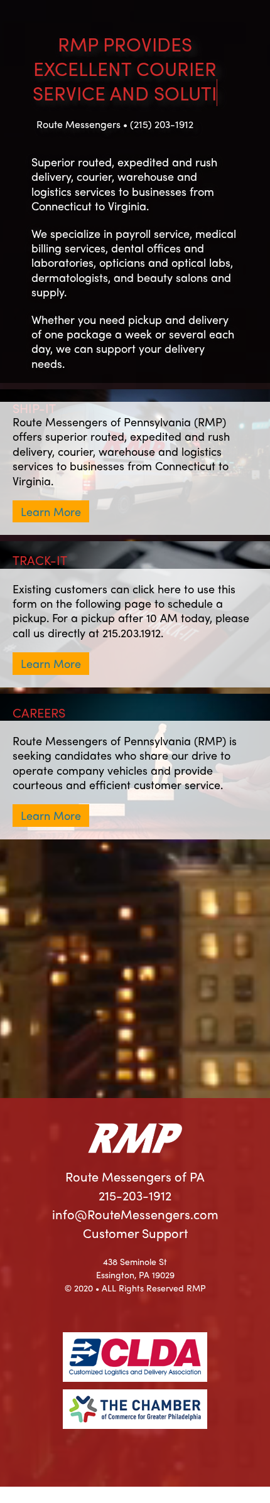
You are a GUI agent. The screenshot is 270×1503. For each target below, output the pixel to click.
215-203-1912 (135, 1218)
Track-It (40, 582)
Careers (39, 735)
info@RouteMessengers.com (135, 1236)
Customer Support (135, 1255)
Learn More (51, 534)
